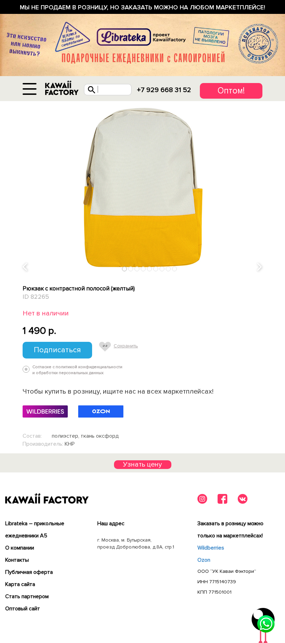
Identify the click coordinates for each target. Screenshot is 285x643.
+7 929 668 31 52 (164, 90)
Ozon (203, 560)
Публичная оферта (29, 572)
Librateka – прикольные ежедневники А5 (34, 529)
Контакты (17, 560)
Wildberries (210, 547)
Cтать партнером (27, 596)
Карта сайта (20, 584)
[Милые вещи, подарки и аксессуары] (62, 88)
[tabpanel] (142, 188)
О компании (19, 547)
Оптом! (231, 90)
